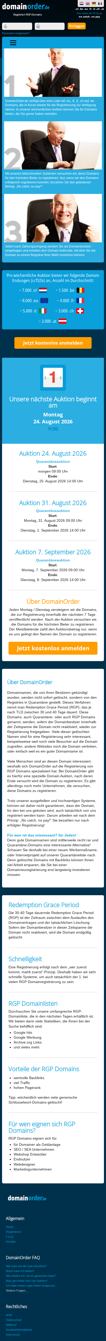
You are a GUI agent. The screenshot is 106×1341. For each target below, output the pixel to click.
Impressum (13, 1334)
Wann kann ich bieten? (20, 1270)
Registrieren (13, 1231)
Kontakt (10, 1241)
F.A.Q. (10, 1236)
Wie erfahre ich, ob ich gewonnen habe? (31, 1275)
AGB (9, 1315)
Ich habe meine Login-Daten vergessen (30, 1285)
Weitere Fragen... (17, 1290)
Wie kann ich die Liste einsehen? (26, 1266)
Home (9, 1226)
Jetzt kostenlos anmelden (53, 343)
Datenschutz (14, 1319)
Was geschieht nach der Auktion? (27, 1280)
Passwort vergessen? (16, 33)
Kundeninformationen (19, 1329)
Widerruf (11, 1324)
